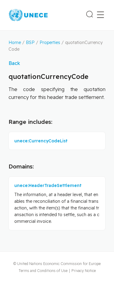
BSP (30, 42)
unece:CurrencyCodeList (40, 141)
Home (15, 42)
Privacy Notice (83, 270)
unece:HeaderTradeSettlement (47, 185)
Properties (50, 42)
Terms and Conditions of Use (43, 270)
